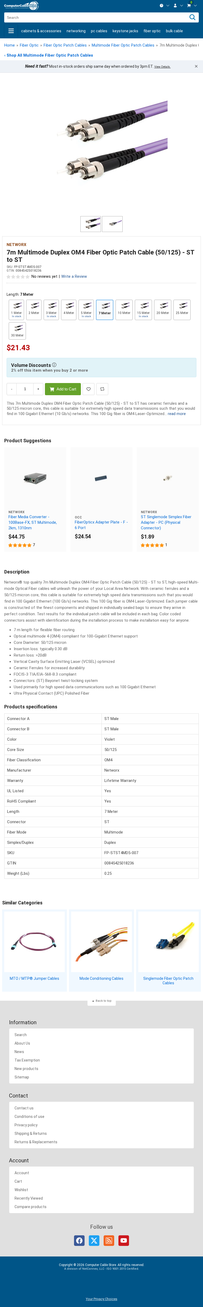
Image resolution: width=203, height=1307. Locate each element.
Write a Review (74, 276)
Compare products (31, 1207)
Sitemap (22, 1077)
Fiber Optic (152, 31)
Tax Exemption (27, 1060)
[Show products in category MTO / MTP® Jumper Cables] (34, 942)
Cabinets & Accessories (41, 31)
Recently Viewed (29, 1198)
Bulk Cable (174, 31)
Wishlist (21, 1190)
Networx (16, 244)
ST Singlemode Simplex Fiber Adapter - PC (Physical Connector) (166, 522)
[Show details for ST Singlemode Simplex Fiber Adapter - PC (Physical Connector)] (168, 478)
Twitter (94, 1240)
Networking (76, 31)
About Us (22, 1043)
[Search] (192, 17)
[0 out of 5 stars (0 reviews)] (18, 276)
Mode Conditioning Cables (101, 978)
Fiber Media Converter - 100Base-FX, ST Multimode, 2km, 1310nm (32, 522)
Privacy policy (26, 1125)
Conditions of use (29, 1116)
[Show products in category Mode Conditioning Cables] (101, 942)
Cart (18, 1181)
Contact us (24, 1108)
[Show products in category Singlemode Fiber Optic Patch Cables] (168, 942)
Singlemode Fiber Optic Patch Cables (168, 980)
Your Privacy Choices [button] (101, 1299)
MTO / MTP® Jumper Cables (34, 978)
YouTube (123, 1240)
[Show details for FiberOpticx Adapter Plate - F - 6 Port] (101, 478)
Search (21, 1035)
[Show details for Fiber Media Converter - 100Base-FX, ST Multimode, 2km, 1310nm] (35, 478)
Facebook (79, 1240)
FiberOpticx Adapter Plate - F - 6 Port (101, 525)
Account (22, 1173)
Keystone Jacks (125, 31)
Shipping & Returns (31, 1133)
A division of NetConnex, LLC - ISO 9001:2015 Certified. (101, 1268)
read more (177, 413)
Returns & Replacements (36, 1142)
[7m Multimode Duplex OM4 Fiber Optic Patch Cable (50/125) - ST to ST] (101, 147)
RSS (109, 1240)
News (19, 1052)
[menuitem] (164, 5)
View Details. (162, 67)
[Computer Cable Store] (21, 5)
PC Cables (99, 31)
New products (26, 1069)
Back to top (104, 1001)
